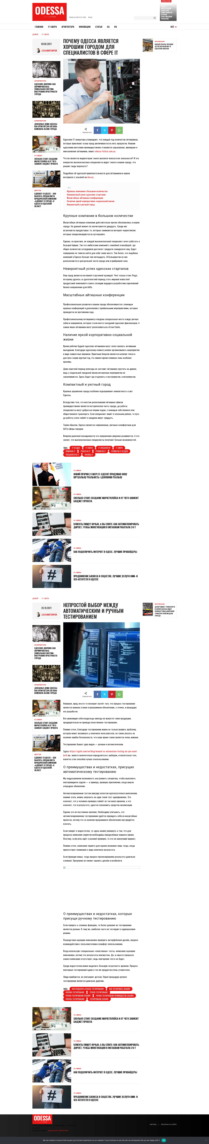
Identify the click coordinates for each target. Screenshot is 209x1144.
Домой (35, 34)
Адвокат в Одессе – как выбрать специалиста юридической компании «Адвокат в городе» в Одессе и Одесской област (45, 200)
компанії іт (70, 451)
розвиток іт (101, 451)
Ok (164, 1140)
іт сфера (119, 447)
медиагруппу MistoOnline (58, 1130)
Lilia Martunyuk (49, 50)
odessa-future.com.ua (105, 151)
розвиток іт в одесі (119, 451)
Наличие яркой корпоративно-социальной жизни (90, 201)
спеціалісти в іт (72, 454)
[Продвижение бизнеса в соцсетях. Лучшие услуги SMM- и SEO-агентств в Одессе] (51, 576)
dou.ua (90, 177)
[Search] (154, 18)
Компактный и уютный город (81, 204)
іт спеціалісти (104, 447)
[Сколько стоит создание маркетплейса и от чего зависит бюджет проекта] (46, 144)
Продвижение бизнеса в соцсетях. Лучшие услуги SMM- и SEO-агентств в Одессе (106, 577)
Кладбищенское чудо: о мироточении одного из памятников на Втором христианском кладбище (167, 11)
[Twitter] (104, 130)
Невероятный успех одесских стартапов (86, 194)
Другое (37, 190)
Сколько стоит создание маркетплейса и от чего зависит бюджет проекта (46, 161)
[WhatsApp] (119, 130)
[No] (206, 1140)
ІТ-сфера (45, 34)
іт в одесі (76, 447)
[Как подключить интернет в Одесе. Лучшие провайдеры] (51, 550)
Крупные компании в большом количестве (87, 191)
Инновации (160, 41)
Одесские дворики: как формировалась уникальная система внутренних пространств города (45, 89)
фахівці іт (89, 454)
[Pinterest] (112, 130)
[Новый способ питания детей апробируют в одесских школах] (148, 45)
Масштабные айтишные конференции (85, 197)
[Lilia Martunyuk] (39, 50)
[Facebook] (97, 130)
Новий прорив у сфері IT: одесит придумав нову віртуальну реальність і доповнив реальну (100, 475)
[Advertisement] (161, 71)
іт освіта (89, 447)
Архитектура (166, 1)
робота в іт (85, 451)
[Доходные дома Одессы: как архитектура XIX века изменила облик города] (46, 109)
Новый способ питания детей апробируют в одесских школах (164, 46)
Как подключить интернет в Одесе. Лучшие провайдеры (105, 552)
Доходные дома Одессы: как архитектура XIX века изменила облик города (45, 127)
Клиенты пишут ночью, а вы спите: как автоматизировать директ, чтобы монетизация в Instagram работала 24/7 (106, 525)
